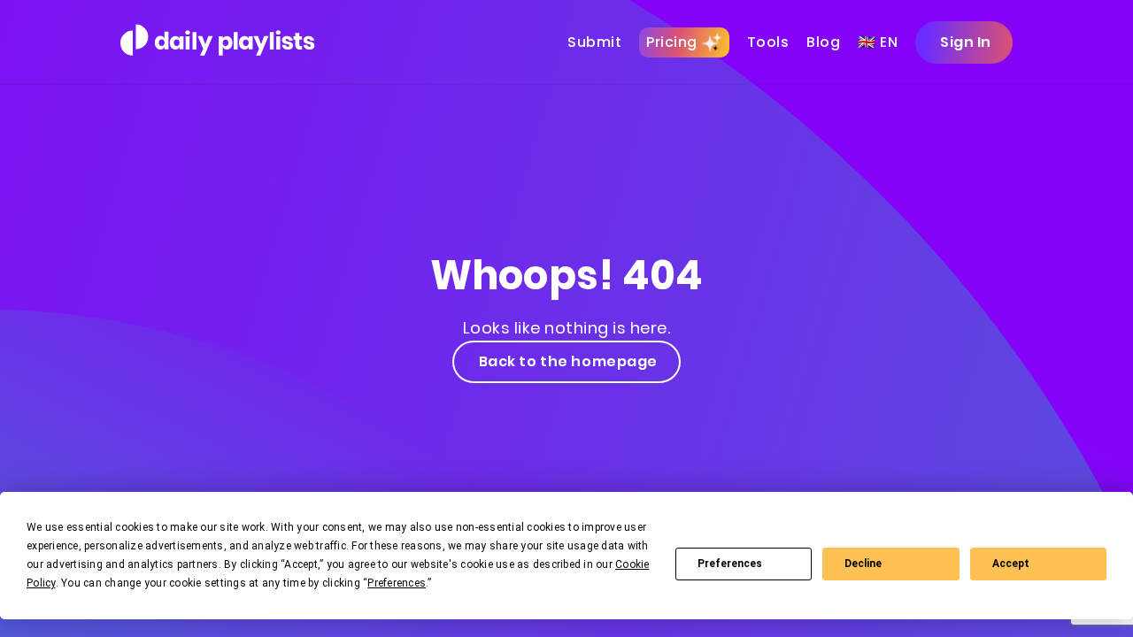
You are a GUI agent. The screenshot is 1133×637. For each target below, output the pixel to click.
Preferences (730, 563)
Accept (1010, 563)
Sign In (965, 42)
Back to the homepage (568, 361)
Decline (863, 563)
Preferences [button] (396, 583)
